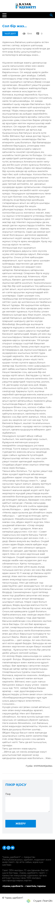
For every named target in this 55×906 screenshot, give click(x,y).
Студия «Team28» (43, 900)
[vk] (13, 847)
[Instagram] (8, 847)
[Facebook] (4, 847)
